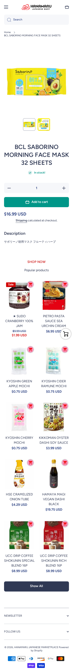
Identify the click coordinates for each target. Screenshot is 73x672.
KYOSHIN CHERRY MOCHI (19, 440)
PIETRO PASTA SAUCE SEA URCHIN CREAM (54, 321)
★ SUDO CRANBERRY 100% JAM (19, 321)
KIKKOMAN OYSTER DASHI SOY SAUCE (54, 440)
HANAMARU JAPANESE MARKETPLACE (36, 647)
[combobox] (36, 20)
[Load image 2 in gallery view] (44, 124)
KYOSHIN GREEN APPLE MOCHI (19, 383)
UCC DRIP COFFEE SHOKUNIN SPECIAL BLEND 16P (19, 560)
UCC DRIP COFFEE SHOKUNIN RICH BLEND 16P (54, 560)
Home (7, 32)
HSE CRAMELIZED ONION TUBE (19, 496)
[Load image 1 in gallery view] (29, 124)
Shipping (21, 220)
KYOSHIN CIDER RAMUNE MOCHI (54, 383)
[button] (67, 7)
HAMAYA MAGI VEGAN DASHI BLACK (53, 499)
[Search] (7, 20)
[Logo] (36, 7)
